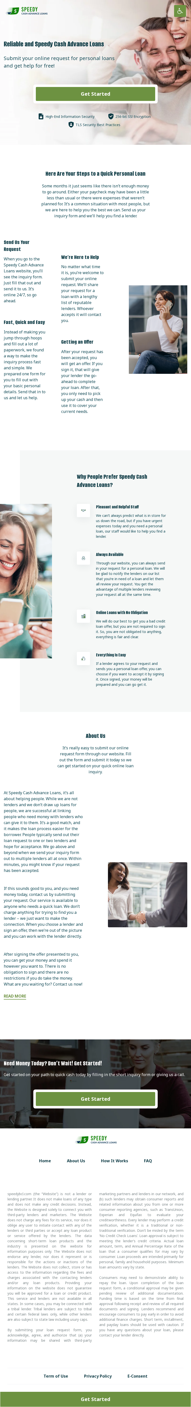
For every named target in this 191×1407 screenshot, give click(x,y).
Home (45, 1161)
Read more (15, 996)
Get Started (95, 93)
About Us (76, 1161)
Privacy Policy (98, 1376)
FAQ (148, 1161)
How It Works (114, 1161)
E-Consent (137, 1376)
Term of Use (56, 1376)
